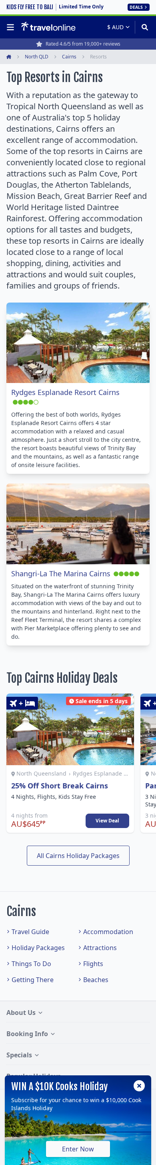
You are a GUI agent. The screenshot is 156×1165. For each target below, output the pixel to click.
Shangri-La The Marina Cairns (60, 573)
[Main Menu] (12, 27)
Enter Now (78, 1149)
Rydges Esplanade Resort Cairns (65, 392)
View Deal (107, 820)
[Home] (48, 27)
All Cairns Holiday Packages (78, 855)
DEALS (136, 7)
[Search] (142, 27)
